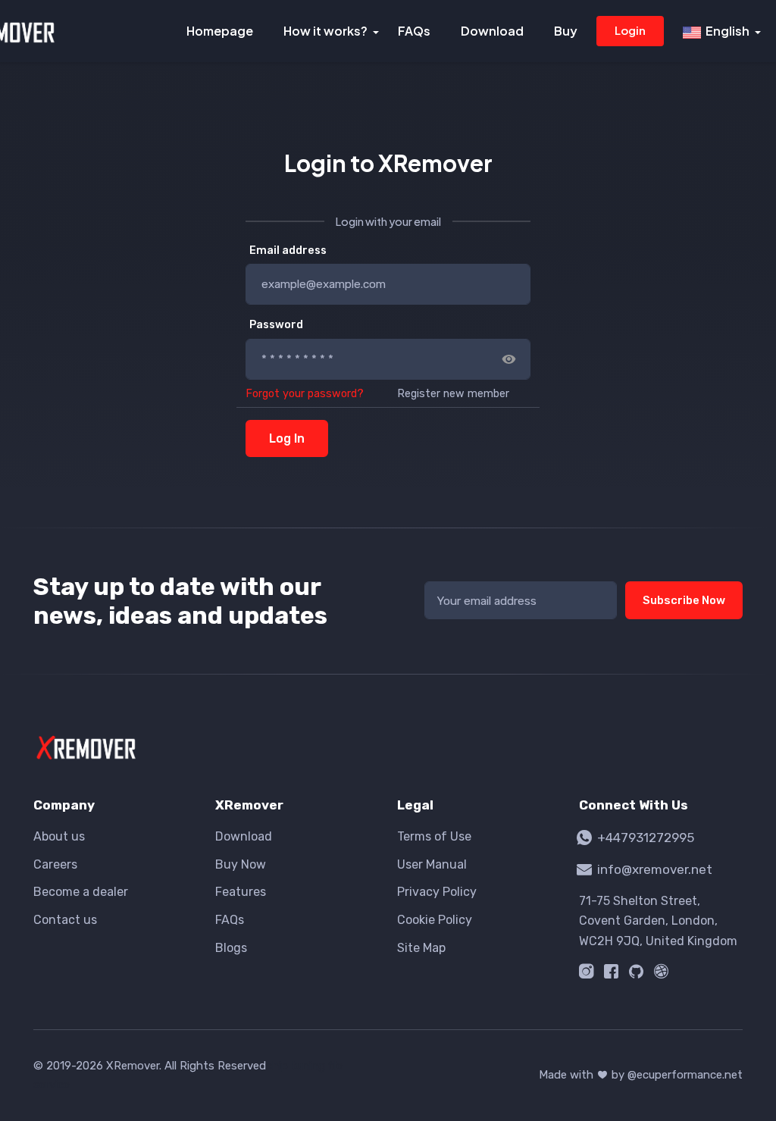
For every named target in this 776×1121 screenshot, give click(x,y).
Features (240, 892)
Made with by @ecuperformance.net (641, 1075)
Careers (55, 864)
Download (492, 31)
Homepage (219, 31)
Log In (287, 438)
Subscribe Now (684, 600)
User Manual (432, 864)
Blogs (231, 948)
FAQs (414, 31)
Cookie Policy (434, 920)
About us (59, 836)
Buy (565, 31)
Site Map (421, 948)
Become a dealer (80, 892)
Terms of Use (434, 836)
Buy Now (240, 864)
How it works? (325, 31)
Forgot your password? (305, 393)
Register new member (453, 393)
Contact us (65, 920)
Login (630, 30)
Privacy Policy (437, 892)
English (725, 31)
